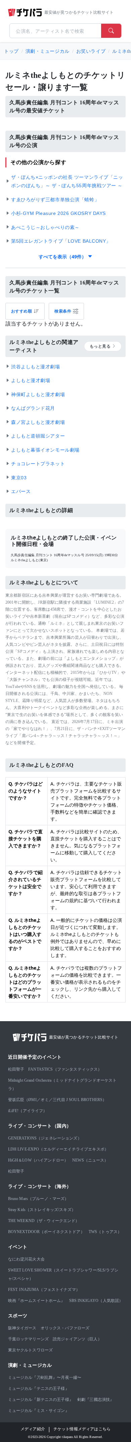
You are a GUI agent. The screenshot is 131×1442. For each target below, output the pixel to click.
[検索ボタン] (111, 31)
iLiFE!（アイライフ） (27, 1110)
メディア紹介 (32, 1429)
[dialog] (66, 311)
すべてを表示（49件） (63, 256)
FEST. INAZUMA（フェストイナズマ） (44, 1289)
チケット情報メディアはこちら (82, 1429)
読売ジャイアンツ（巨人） (77, 1339)
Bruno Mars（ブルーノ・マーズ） (38, 1198)
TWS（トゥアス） (105, 1231)
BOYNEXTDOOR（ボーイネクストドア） (46, 1231)
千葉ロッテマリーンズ (28, 1339)
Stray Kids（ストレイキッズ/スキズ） (42, 1209)
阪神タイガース (22, 1328)
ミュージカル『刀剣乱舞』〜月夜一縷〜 (45, 1377)
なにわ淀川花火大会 (26, 1259)
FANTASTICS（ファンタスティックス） (65, 1069)
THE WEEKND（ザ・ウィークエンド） (44, 1220)
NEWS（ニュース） (90, 1160)
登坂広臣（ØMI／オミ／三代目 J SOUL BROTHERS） (57, 1099)
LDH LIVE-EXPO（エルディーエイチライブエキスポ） (58, 1149)
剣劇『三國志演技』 (95, 1399)
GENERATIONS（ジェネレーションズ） (45, 1138)
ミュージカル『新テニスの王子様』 (40, 1399)
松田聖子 (16, 1069)
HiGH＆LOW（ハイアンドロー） (38, 1160)
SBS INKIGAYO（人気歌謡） (96, 1300)
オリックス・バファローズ (65, 1328)
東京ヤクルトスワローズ (30, 1350)
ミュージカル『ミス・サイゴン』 (38, 1410)
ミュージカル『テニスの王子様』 (38, 1388)
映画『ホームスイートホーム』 (36, 1300)
